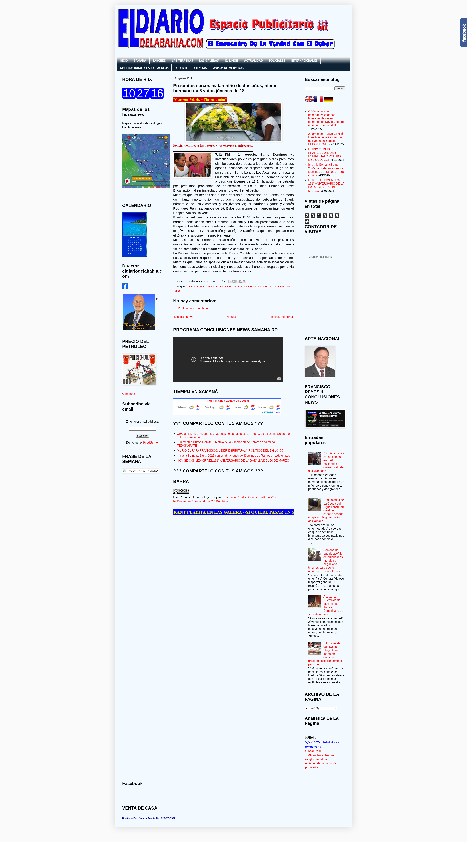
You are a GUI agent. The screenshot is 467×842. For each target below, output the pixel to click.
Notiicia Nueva (183, 316)
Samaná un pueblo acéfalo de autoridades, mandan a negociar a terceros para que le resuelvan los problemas (326, 560)
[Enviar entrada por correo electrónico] (223, 281)
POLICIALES (277, 60)
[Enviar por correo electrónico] (230, 281)
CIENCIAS (200, 68)
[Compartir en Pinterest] (244, 281)
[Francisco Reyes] (125, 288)
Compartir (128, 393)
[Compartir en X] (237, 281)
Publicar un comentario (193, 308)
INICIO (124, 60)
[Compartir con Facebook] (240, 281)
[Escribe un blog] (234, 281)
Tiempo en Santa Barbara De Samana (227, 400)
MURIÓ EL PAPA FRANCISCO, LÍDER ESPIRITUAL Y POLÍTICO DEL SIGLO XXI (230, 450)
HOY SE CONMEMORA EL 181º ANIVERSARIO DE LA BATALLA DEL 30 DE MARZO (233, 460)
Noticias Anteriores (280, 316)
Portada (231, 316)
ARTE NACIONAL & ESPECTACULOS (144, 68)
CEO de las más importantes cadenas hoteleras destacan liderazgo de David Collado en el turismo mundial (326, 118)
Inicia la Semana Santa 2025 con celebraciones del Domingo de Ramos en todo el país (233, 455)
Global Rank (313, 751)
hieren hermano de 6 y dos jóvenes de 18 (212, 286)
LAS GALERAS (209, 60)
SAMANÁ (140, 60)
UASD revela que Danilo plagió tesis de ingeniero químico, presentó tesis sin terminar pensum (325, 654)
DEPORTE (181, 68)
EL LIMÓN (231, 60)
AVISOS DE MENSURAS (228, 68)
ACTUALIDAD (253, 60)
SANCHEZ (159, 60)
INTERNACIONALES (304, 60)
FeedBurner (151, 442)
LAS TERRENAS (182, 60)
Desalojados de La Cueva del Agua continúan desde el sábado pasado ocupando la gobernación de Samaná (326, 510)
